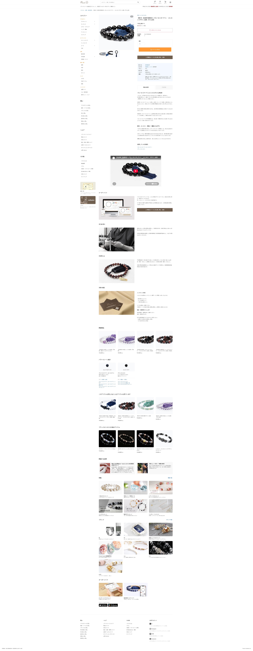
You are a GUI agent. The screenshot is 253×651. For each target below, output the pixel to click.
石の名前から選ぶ (84, 629)
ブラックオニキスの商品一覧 (124, 382)
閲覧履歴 (83, 163)
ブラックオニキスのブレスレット (125, 384)
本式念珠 (83, 56)
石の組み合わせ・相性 (85, 171)
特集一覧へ (170, 477)
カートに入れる (156, 49)
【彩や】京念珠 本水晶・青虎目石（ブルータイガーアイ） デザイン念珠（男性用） (164, 417)
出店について (84, 174)
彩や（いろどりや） (142, 15)
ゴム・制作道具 (84, 92)
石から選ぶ (83, 113)
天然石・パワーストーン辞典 (87, 168)
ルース (82, 45)
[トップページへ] (84, 3)
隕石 (82, 70)
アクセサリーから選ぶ (85, 105)
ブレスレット (84, 21)
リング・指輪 (84, 29)
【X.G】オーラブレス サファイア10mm (164, 448)
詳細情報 (164, 87)
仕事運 (103, 379)
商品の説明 (146, 87)
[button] (100, 32)
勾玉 (82, 48)
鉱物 (82, 64)
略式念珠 (83, 53)
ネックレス (83, 24)
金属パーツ (83, 89)
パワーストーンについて (86, 134)
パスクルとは (84, 160)
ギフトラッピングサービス (86, 147)
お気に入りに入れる (156, 30)
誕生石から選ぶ (84, 118)
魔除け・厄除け (124, 379)
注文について (84, 139)
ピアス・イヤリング (85, 26)
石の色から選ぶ (84, 115)
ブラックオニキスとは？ (123, 381)
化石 (82, 67)
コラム (82, 166)
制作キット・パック (85, 94)
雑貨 (82, 83)
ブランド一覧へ (169, 519)
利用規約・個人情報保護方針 (7, 648)
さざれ (82, 78)
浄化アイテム (84, 81)
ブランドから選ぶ (85, 110)
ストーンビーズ (84, 40)
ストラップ (83, 34)
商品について (84, 137)
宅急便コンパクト (149, 66)
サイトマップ (84, 176)
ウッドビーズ (84, 42)
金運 (106, 379)
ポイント (83, 72)
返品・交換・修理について (86, 142)
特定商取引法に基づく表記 (17, 648)
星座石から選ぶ (84, 123)
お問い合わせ (84, 150)
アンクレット (84, 32)
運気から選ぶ (84, 121)
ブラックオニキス (141, 149)
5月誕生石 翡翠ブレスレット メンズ (144, 448)
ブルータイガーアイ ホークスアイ (144, 147)
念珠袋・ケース (84, 59)
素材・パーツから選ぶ (85, 107)
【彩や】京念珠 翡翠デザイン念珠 (106, 415)
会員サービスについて (85, 144)
